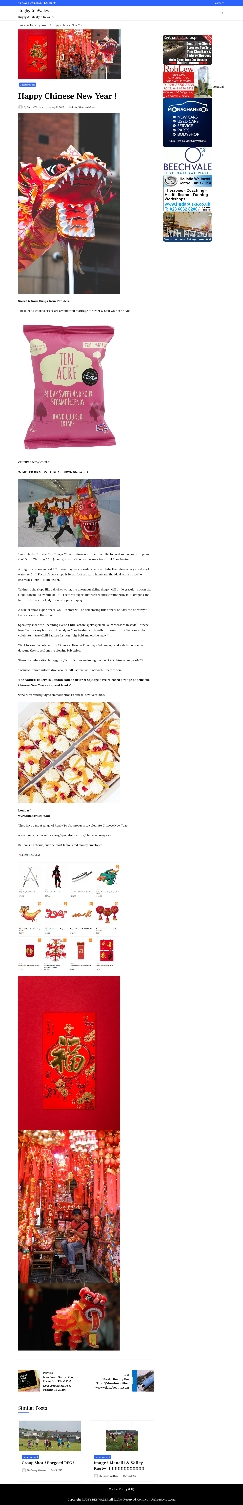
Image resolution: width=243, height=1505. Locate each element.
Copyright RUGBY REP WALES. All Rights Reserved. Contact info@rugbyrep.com (121, 1499)
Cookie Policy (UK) (121, 1489)
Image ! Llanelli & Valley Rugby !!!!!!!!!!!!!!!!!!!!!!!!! (119, 1465)
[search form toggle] (222, 13)
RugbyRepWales (33, 10)
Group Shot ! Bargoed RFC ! (48, 1462)
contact (219, 2)
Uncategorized (27, 84)
